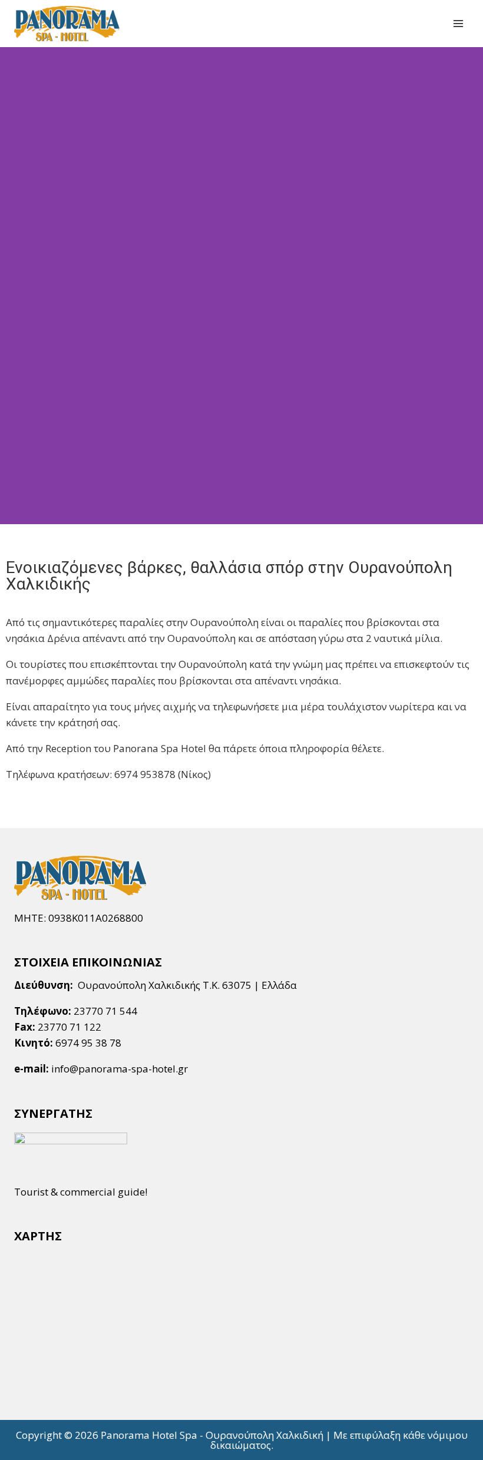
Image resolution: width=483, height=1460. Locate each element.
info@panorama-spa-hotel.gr (119, 1068)
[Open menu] (458, 23)
